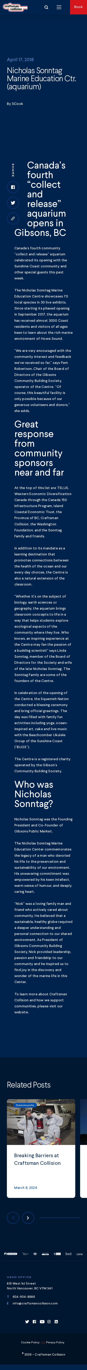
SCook (17, 104)
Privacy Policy (55, 1342)
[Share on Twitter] (13, 203)
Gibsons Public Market (33, 831)
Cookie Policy (30, 1342)
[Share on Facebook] (13, 187)
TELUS (62, 488)
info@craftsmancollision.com (35, 1303)
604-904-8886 (24, 1297)
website (21, 1012)
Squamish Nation (55, 699)
